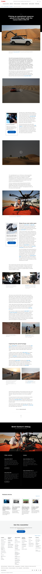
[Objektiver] (13, 3)
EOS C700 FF (23, 229)
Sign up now (21, 531)
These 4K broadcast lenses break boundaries (16, 508)
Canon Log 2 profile (13, 312)
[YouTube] (40, 570)
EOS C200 (28, 353)
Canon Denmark (3, 570)
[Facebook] (32, 570)
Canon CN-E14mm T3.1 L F (28, 470)
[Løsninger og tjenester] (28, 3)
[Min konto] (38, 1)
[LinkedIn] (36, 570)
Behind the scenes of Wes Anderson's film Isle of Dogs (25, 508)
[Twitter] (38, 570)
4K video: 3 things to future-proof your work (35, 508)
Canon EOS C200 (33, 116)
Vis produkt (7, 481)
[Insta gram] (34, 570)
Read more (12, 242)
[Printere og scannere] (20, 3)
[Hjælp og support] (34, 3)
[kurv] (40, 1)
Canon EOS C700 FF (27, 75)
